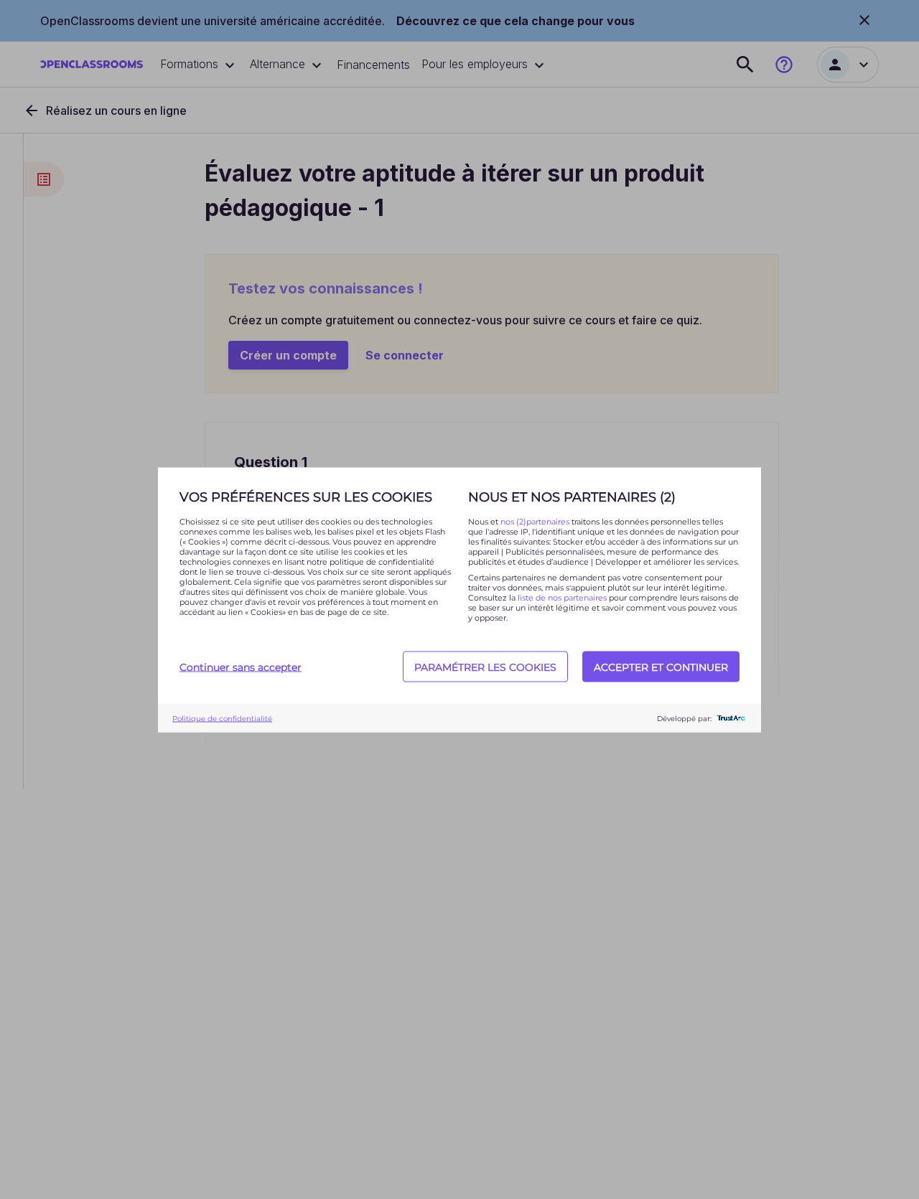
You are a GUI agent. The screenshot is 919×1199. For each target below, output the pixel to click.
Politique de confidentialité (222, 718)
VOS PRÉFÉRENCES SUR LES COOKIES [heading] (305, 496)
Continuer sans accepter (240, 666)
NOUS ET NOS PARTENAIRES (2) (572, 496)
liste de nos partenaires (562, 597)
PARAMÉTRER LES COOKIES (485, 666)
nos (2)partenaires (536, 521)
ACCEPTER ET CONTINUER (661, 666)
